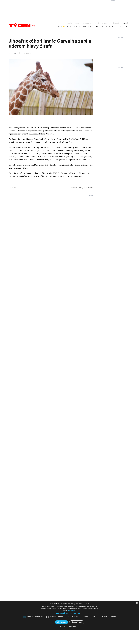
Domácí (69, 27)
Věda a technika (88, 27)
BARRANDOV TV (87, 23)
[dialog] (69, 615)
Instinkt (77, 23)
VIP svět (97, 23)
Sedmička (69, 23)
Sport (108, 27)
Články (60, 27)
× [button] (137, 603)
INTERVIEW (105, 23)
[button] (69, 613)
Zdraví (122, 27)
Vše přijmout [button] (61, 622)
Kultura (114, 27)
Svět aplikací (115, 23)
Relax (128, 27)
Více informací (72, 610)
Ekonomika (100, 27)
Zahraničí (77, 27)
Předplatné (125, 23)
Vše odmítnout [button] (77, 622)
